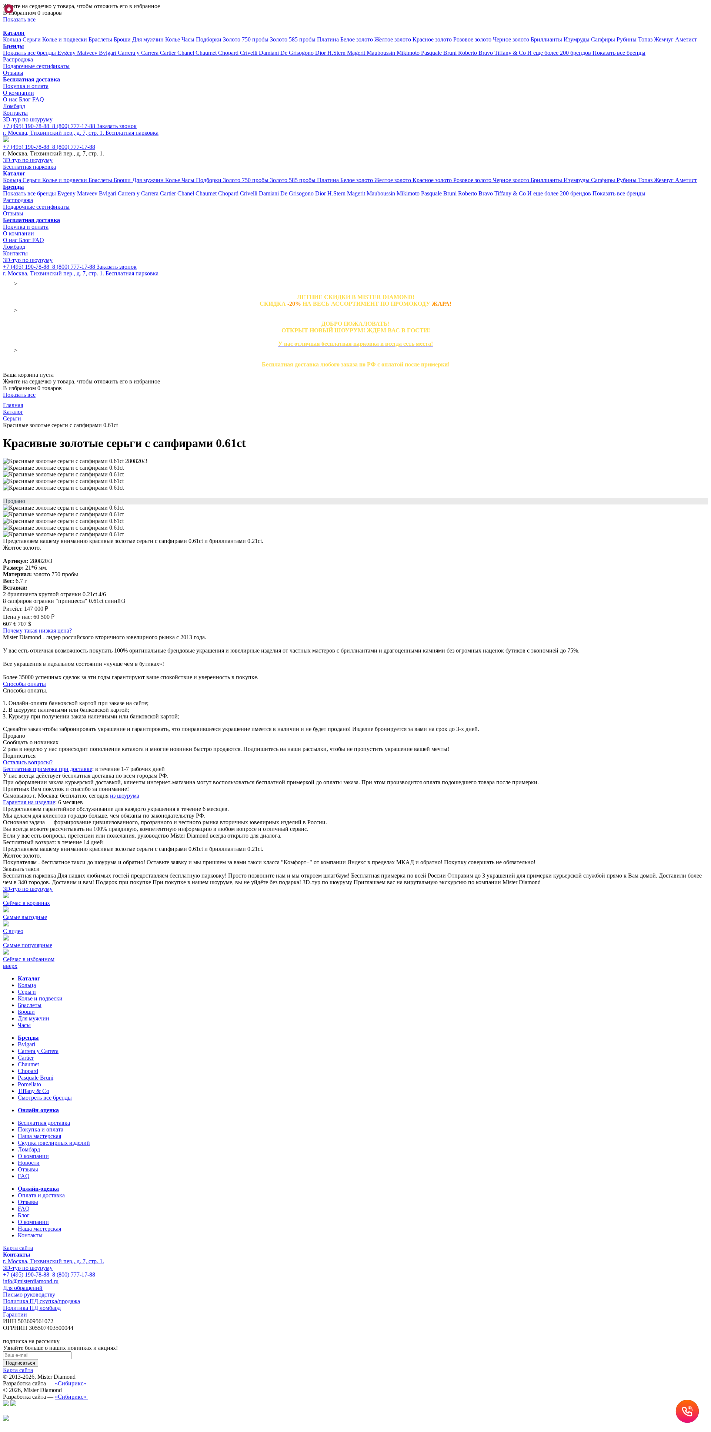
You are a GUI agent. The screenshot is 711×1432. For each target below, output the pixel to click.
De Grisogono (297, 53)
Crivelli (249, 53)
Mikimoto (409, 53)
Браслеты (101, 39)
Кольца (13, 39)
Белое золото (357, 39)
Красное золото (433, 39)
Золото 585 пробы (293, 39)
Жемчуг (664, 39)
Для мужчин (148, 39)
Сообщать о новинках (31, 742)
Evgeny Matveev (78, 53)
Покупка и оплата (26, 86)
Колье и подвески (65, 39)
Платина (328, 39)
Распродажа (18, 59)
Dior (321, 53)
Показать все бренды (30, 53)
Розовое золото (473, 39)
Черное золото (512, 39)
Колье (173, 39)
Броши (123, 39)
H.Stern (337, 53)
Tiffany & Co (510, 53)
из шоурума (124, 795)
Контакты (15, 113)
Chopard (229, 53)
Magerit (357, 53)
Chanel (186, 53)
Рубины (627, 39)
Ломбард (14, 106)
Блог (25, 99)
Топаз (646, 39)
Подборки (209, 39)
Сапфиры (604, 39)
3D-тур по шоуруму (28, 119)
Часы (188, 39)
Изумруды (577, 39)
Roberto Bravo (476, 53)
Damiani (269, 53)
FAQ (38, 99)
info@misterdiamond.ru (31, 1281)
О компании (18, 93)
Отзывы (13, 73)
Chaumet (207, 53)
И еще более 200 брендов (559, 53)
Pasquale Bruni (439, 53)
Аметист (686, 39)
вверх (10, 966)
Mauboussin (382, 53)
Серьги (32, 39)
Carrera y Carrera (139, 53)
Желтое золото (393, 39)
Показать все (19, 19)
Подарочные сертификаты (36, 66)
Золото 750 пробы (246, 39)
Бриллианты (547, 39)
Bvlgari (108, 53)
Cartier (168, 53)
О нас (11, 99)
